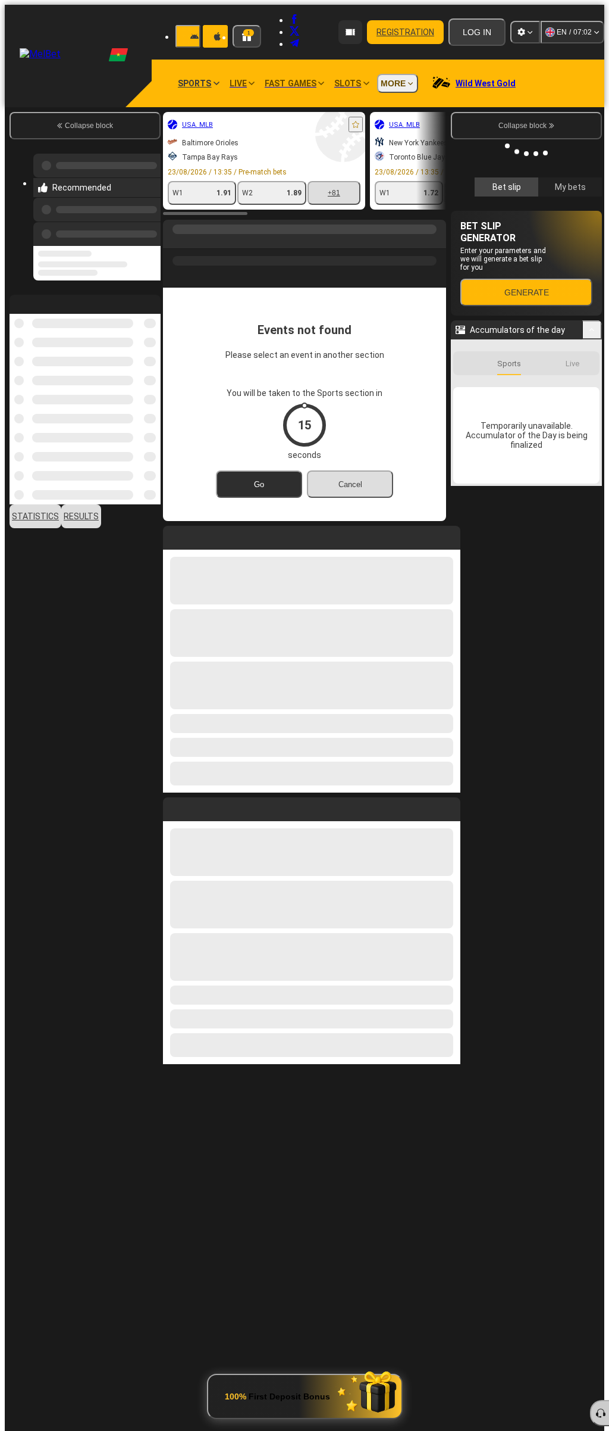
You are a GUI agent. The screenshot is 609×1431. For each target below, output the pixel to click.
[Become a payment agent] (350, 32)
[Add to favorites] (356, 124)
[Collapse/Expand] (592, 329)
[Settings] (525, 32)
